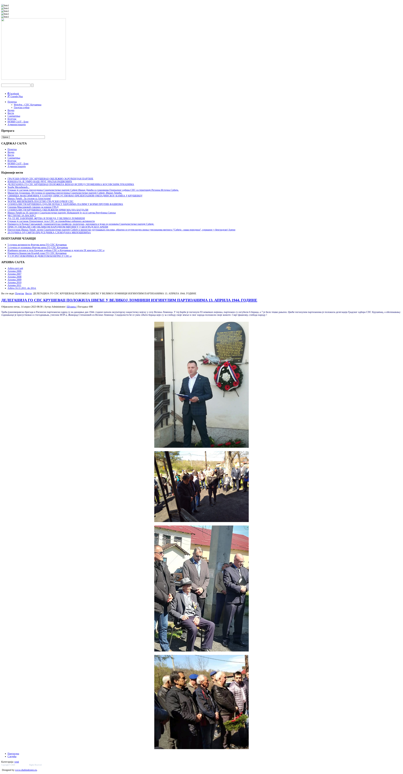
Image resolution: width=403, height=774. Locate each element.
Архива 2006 (14, 271)
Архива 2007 (14, 274)
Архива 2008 (14, 276)
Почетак (19, 293)
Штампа (71, 306)
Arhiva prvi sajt (15, 268)
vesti (16, 761)
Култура (12, 118)
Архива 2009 (14, 279)
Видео (11, 110)
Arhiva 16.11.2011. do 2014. (22, 288)
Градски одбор (21, 107)
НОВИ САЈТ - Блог (18, 121)
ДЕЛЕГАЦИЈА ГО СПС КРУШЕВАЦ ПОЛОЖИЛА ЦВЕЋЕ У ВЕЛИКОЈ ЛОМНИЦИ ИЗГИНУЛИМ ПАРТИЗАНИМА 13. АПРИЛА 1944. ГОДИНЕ (129, 300)
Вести (11, 113)
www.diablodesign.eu (26, 770)
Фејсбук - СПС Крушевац (27, 104)
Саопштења (14, 116)
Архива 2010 (14, 282)
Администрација (17, 124)
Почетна (12, 101)
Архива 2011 (14, 285)
